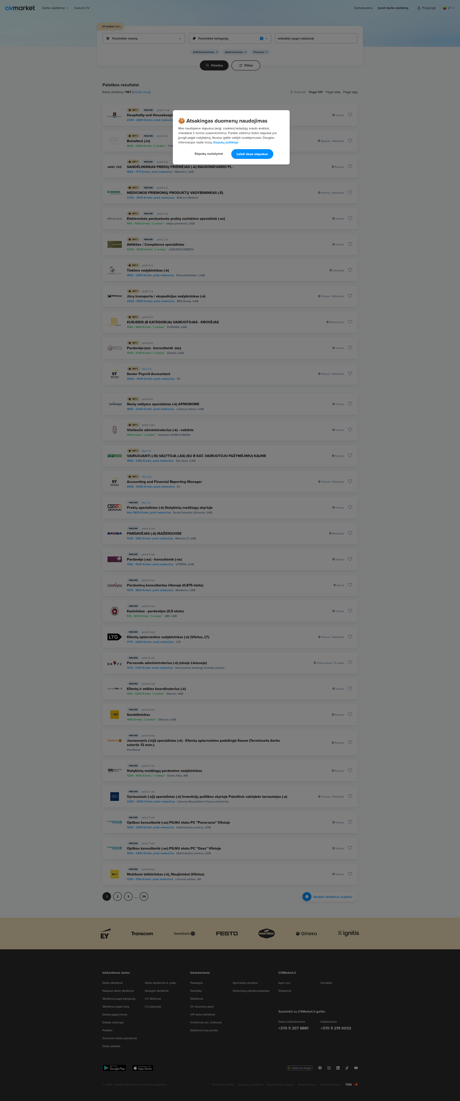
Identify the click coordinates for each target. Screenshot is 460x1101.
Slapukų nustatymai (209, 153)
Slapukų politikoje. (226, 142)
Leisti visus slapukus (252, 154)
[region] (231, 137)
